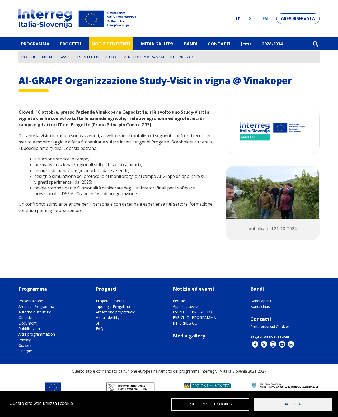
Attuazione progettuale (115, 311)
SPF (99, 323)
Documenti (27, 323)
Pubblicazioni (29, 328)
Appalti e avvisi (56, 56)
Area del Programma (36, 306)
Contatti (219, 44)
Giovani (24, 345)
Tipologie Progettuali (114, 306)
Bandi (190, 44)
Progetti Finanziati (111, 300)
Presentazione (30, 300)
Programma (35, 44)
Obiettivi (25, 317)
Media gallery (189, 335)
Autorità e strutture (34, 311)
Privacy (24, 339)
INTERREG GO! (182, 56)
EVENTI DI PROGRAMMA (143, 56)
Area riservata (298, 18)
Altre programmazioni (37, 334)
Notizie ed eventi (111, 44)
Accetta (293, 403)
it (238, 18)
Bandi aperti (260, 300)
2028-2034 (272, 44)
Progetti (70, 44)
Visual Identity (107, 317)
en (265, 18)
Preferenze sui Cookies (270, 326)
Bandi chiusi (260, 306)
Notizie (28, 56)
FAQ (99, 328)
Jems (246, 44)
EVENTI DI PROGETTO (96, 56)
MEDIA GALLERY (157, 44)
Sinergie (25, 350)
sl (251, 18)
